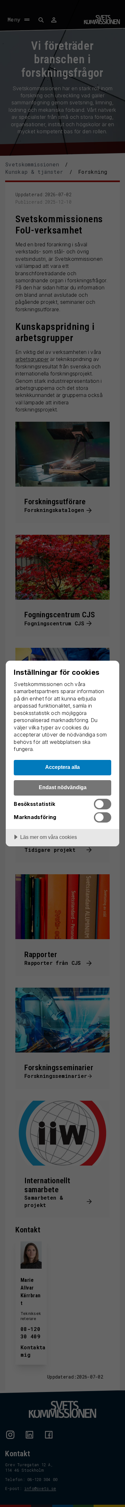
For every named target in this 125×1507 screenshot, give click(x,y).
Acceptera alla (62, 767)
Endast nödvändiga (63, 787)
